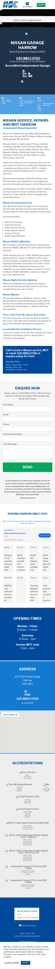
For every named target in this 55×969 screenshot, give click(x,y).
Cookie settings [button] (11, 962)
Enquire (41, 4)
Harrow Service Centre (15, 533)
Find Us (27, 933)
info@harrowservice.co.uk (28, 941)
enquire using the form (20, 356)
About (22, 933)
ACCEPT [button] (25, 963)
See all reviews (45, 535)
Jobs (32, 933)
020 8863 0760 (27, 353)
